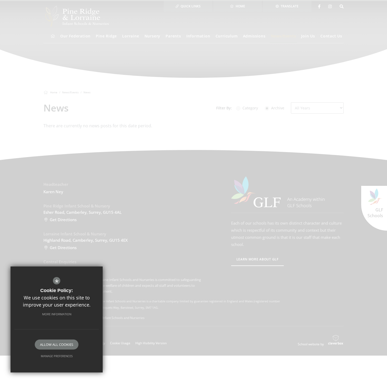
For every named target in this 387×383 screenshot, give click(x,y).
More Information (56, 314)
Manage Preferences (57, 356)
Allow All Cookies (56, 344)
